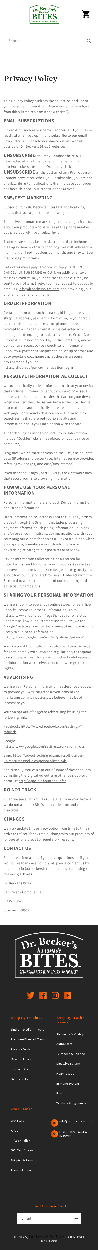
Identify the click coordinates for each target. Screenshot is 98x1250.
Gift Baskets (19, 1079)
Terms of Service (22, 1170)
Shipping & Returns (24, 1160)
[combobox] (49, 41)
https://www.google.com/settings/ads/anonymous (44, 746)
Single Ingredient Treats (27, 1029)
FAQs (14, 1130)
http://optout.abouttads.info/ (42, 780)
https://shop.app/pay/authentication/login (38, 367)
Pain (59, 1093)
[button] (9, 14)
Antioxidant (64, 1044)
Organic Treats (21, 1059)
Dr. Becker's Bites (47, 1236)
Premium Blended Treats (28, 1039)
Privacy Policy (20, 1140)
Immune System (67, 1083)
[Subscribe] (76, 1218)
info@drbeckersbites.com (24, 166)
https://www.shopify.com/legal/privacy (35, 615)
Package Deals (21, 1049)
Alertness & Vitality (70, 1034)
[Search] (89, 41)
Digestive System (68, 1063)
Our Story (17, 1120)
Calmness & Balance (70, 1053)
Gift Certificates (22, 1150)
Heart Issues (65, 1073)
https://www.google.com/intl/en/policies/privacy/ (44, 637)
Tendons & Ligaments (71, 1103)
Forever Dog (19, 1069)
